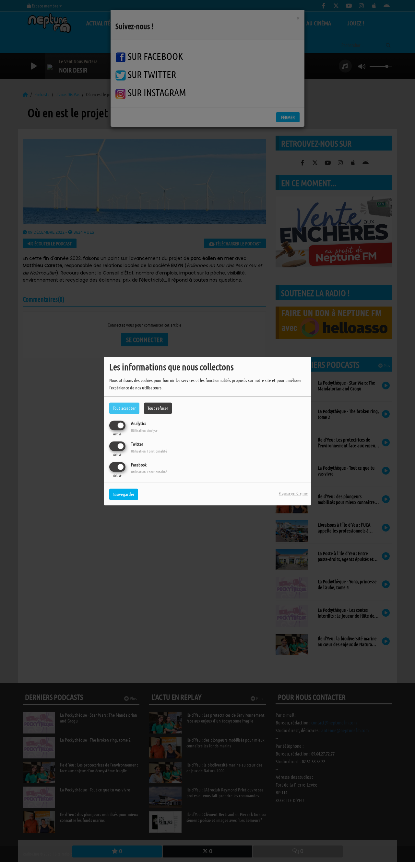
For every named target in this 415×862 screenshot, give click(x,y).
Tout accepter (124, 408)
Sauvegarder (124, 494)
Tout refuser (158, 408)
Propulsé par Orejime (293, 493)
